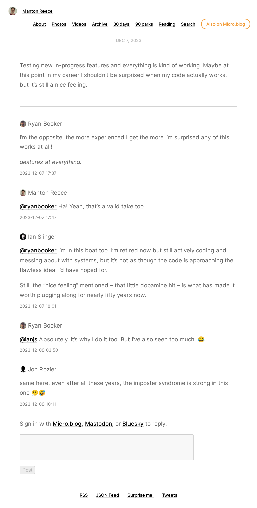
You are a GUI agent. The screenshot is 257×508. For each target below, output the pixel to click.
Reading (167, 24)
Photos (59, 24)
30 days (121, 24)
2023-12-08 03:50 (39, 350)
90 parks (144, 24)
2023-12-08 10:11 (38, 404)
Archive (100, 24)
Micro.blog (67, 423)
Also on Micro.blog (225, 24)
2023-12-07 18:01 (38, 306)
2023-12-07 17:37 (38, 173)
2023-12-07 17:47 (38, 217)
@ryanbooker (38, 206)
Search (188, 24)
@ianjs (28, 339)
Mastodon (98, 423)
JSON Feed (107, 495)
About (39, 24)
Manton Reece (37, 11)
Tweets (169, 495)
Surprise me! (140, 495)
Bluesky (133, 423)
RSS (84, 495)
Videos (79, 24)
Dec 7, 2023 (128, 40)
